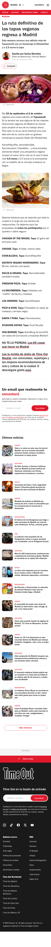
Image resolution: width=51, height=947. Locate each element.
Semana (32, 846)
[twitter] (25, 825)
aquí (28, 370)
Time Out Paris (9, 908)
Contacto (6, 842)
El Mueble (33, 851)
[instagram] (4, 825)
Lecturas (33, 842)
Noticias (5, 12)
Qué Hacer (15, 12)
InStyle (32, 856)
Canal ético (7, 865)
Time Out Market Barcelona (10, 892)
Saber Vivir (33, 879)
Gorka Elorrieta (32, 54)
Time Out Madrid (10, 882)
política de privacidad (16, 418)
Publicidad (7, 846)
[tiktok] (11, 825)
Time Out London (10, 899)
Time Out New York (11, 903)
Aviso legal (7, 851)
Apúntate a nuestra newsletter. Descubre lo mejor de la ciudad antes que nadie (25, 400)
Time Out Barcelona (11, 886)
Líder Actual (34, 875)
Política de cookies (10, 861)
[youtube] (32, 825)
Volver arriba (28, 759)
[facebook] (18, 825)
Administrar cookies (11, 870)
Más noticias (25, 728)
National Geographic (37, 861)
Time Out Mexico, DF (11, 913)
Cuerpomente (35, 870)
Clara (31, 865)
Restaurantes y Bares (30, 12)
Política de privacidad (12, 856)
